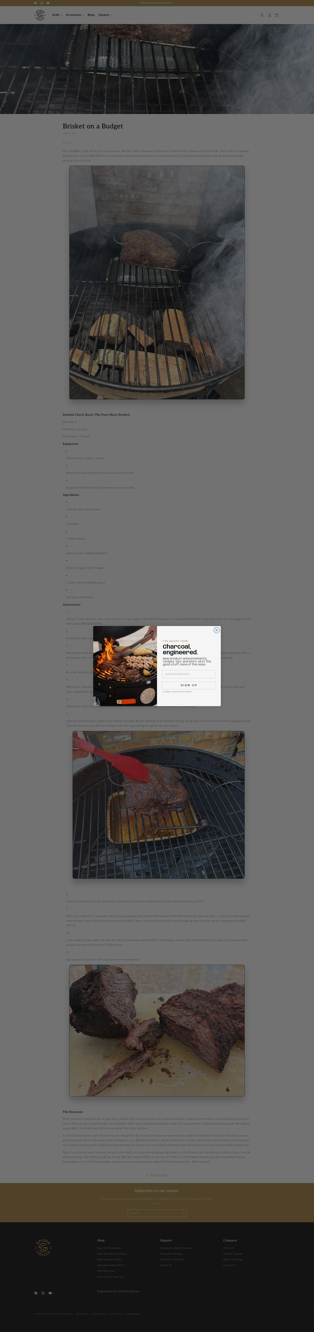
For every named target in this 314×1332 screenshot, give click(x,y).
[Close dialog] (216, 630)
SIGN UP (189, 685)
